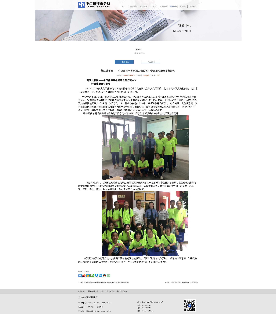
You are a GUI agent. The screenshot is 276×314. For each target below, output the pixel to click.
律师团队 (153, 6)
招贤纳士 (183, 6)
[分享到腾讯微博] (100, 275)
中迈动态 (125, 62)
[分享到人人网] (96, 275)
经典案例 (163, 6)
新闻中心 (173, 6)
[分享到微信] (92, 275)
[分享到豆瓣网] (108, 275)
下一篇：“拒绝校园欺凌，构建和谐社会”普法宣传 (181, 282)
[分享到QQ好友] (104, 275)
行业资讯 (151, 62)
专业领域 (143, 6)
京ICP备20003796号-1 (104, 311)
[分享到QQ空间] (88, 275)
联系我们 (193, 6)
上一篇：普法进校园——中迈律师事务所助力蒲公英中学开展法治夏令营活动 (103, 282)
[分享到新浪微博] (84, 275)
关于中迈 (133, 6)
